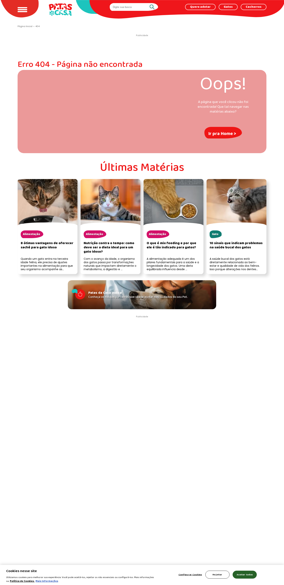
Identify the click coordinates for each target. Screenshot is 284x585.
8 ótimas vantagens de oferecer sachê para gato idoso (47, 245)
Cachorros (253, 6)
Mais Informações (47, 581)
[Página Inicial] (60, 9)
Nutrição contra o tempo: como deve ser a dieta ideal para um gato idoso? (109, 247)
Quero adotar (200, 6)
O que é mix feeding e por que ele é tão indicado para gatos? (171, 245)
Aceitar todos (245, 575)
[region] (142, 575)
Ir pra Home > (222, 134)
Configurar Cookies (190, 575)
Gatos (228, 6)
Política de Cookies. (22, 581)
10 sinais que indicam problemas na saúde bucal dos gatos (236, 245)
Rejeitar (217, 575)
